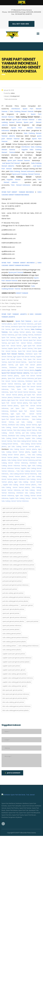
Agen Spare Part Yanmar (21, 329)
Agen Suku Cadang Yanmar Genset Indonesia (17, 536)
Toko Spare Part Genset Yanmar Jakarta (15, 698)
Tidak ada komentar (10, 99)
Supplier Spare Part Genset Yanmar (20, 348)
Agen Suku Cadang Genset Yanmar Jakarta (16, 532)
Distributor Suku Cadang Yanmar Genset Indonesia (18, 569)
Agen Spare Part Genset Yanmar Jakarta (20, 370)
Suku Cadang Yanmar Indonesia (28, 646)
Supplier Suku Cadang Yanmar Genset (23, 498)
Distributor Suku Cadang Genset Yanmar (22, 425)
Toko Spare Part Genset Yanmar (13, 690)
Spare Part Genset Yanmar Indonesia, (21, 378)
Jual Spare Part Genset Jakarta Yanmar (15, 577)
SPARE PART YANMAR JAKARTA (14, 314)
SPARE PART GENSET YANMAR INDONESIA (18, 192)
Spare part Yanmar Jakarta (11, 629)
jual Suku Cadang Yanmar (24, 335)
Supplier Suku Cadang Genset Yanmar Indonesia (18, 678)
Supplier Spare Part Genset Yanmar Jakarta (16, 662)
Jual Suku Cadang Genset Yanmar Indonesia (16, 597)
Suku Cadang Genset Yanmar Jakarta (23, 449)
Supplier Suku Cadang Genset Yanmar (14, 674)
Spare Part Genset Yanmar (27, 351)
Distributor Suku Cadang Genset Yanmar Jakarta (18, 561)
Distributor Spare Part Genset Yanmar (14, 540)
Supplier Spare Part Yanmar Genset (22, 416)
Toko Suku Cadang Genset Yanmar (25, 430)
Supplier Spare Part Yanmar (27, 337)
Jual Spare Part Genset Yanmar (20, 343)
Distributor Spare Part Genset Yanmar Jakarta (17, 549)
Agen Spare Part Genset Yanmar (24, 357)
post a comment (13, 773)
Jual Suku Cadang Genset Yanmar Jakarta (24, 446)
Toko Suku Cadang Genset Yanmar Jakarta (15, 710)
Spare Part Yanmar (23, 321)
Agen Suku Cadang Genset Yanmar (13, 524)
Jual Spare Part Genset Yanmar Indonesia (15, 585)
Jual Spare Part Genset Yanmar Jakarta (15, 573)
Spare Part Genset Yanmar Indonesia (22, 392)
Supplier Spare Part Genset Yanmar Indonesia (17, 658)
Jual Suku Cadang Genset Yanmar (13, 593)
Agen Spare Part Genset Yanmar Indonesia (16, 512)
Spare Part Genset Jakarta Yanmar (13, 609)
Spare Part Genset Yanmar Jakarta (13, 621)
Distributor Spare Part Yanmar (21, 327)
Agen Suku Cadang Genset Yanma (27, 482)
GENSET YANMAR (22, 293)
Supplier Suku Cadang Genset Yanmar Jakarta (19, 485)
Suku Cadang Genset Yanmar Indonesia (21, 460)
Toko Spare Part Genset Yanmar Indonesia (16, 694)
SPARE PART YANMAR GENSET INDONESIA (18, 263)
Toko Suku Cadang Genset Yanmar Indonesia (16, 706)
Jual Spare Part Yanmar (10, 589)
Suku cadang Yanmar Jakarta (19, 332)
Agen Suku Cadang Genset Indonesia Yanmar (17, 528)
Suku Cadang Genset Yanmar (12, 633)
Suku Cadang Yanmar (9, 646)
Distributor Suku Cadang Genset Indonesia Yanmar (18, 565)
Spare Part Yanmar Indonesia (23, 324)
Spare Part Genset (21, 340)
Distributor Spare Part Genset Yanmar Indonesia (18, 544)
